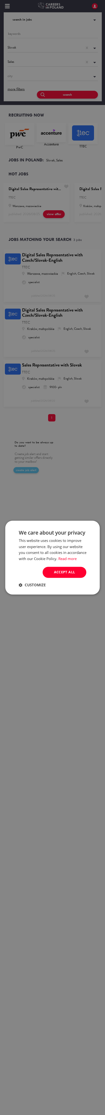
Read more (67, 558)
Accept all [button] (64, 572)
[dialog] (52, 557)
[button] (32, 585)
